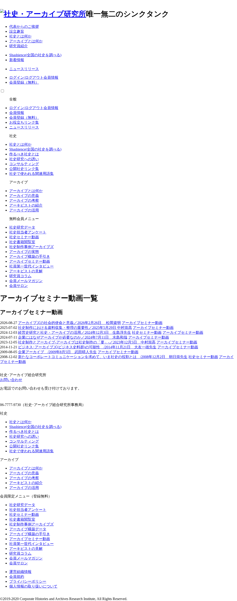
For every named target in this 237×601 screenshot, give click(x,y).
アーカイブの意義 (24, 196)
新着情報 (16, 60)
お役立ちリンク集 (24, 122)
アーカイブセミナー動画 (29, 261)
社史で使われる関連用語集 (31, 174)
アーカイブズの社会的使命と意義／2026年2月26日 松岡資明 (69, 323)
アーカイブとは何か (26, 41)
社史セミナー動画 (24, 237)
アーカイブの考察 (24, 200)
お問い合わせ (11, 380)
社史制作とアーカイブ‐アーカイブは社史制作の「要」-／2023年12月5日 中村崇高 (87, 342)
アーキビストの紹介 (26, 205)
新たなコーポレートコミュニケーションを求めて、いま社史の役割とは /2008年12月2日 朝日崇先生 (102, 357)
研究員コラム (20, 276)
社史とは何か (20, 36)
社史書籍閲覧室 (22, 242)
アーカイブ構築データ (27, 529)
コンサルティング (24, 164)
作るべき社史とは (24, 154)
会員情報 (51, 77)
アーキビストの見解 (26, 271)
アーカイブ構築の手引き (29, 256)
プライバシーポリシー (27, 581)
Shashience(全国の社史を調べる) (35, 55)
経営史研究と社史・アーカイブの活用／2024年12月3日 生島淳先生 (74, 332)
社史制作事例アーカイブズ (31, 247)
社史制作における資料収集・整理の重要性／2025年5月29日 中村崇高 (75, 328)
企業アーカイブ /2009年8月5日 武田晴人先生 (57, 352)
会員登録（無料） (24, 82)
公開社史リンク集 (24, 169)
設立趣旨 (16, 31)
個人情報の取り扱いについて (33, 586)
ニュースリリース (24, 69)
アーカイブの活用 (24, 210)
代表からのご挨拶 (24, 26)
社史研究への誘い (24, 159)
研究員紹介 (18, 46)
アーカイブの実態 (24, 252)
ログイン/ (17, 77)
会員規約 (16, 577)
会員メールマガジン (26, 281)
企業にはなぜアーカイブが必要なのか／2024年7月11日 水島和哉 (72, 337)
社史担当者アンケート (27, 232)
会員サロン (18, 286)
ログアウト (34, 77)
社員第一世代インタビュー (31, 266)
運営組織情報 (20, 572)
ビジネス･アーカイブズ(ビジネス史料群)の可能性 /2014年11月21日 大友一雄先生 (87, 347)
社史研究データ (22, 227)
